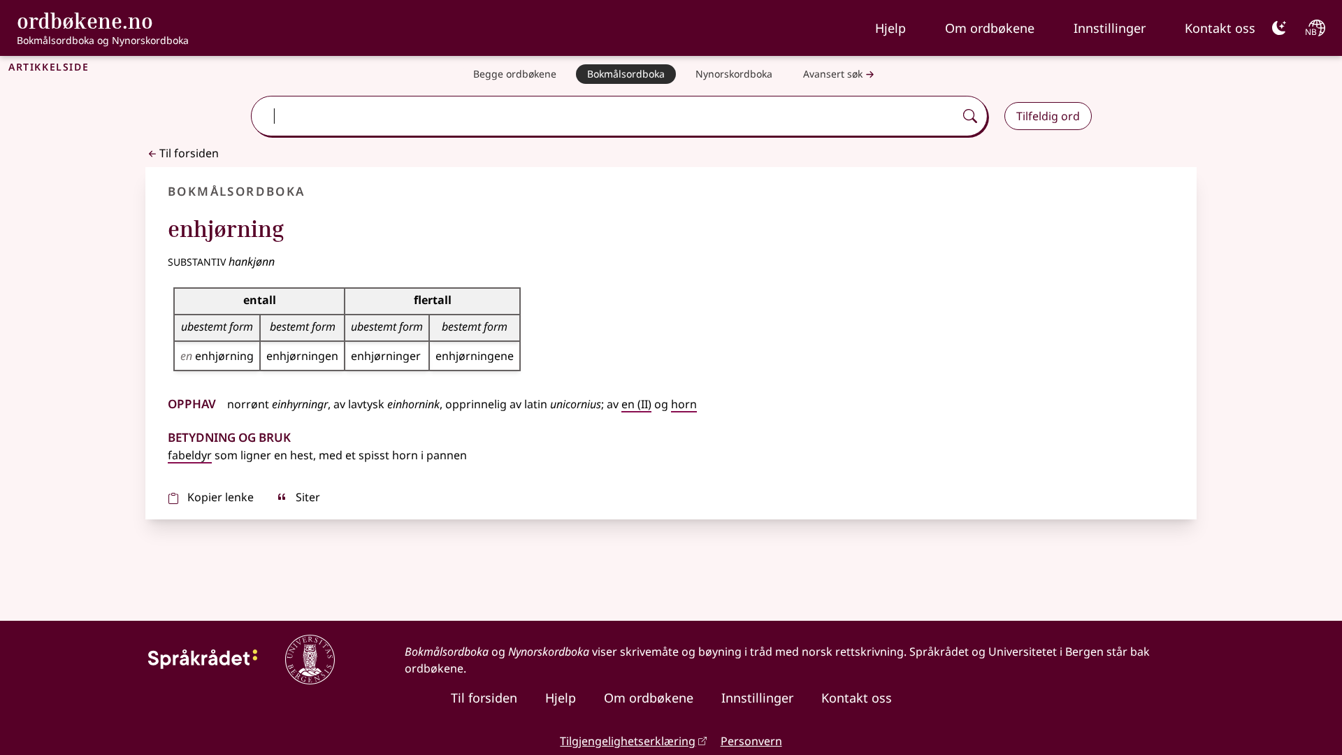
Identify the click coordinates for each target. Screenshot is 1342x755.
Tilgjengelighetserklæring (627, 741)
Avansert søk (833, 73)
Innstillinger (1110, 28)
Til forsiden (189, 153)
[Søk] (970, 116)
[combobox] (604, 116)
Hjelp (890, 28)
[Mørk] (1279, 28)
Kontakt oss (1220, 28)
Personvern (751, 741)
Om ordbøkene (989, 28)
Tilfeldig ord (1048, 116)
